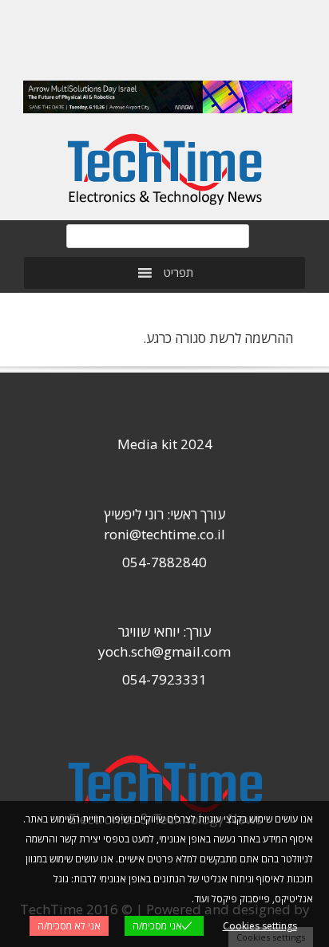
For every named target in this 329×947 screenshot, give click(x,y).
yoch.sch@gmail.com (164, 651)
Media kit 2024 (164, 444)
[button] (178, 273)
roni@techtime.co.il (164, 534)
